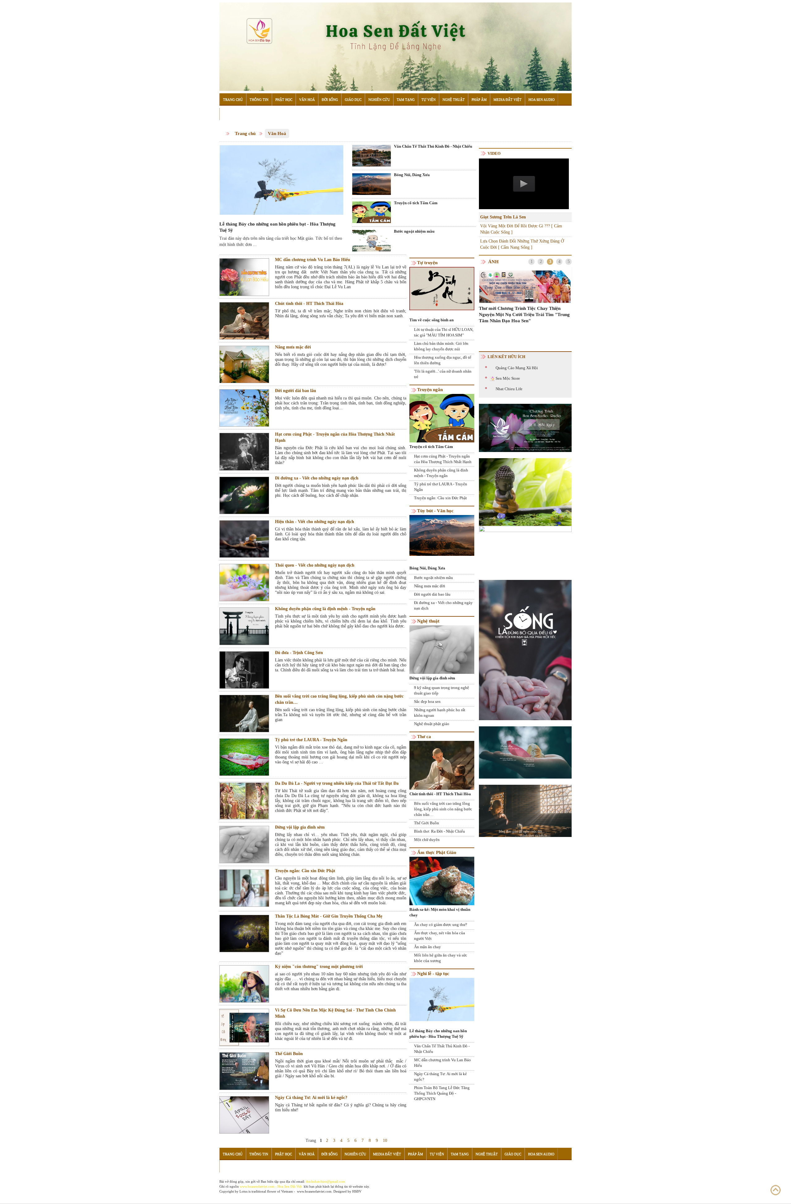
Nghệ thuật (428, 621)
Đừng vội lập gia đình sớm (300, 827)
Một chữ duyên (427, 839)
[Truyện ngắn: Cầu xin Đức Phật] (244, 887)
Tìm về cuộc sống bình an (431, 320)
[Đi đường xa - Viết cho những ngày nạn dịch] (244, 495)
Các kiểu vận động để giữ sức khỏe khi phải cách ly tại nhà (522, 321)
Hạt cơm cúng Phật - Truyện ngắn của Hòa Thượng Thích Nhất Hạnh (335, 437)
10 (385, 1140)
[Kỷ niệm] (244, 983)
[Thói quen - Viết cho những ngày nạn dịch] (244, 582)
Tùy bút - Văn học (435, 510)
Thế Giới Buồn (289, 1053)
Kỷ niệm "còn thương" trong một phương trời (319, 966)
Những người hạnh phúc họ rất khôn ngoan (439, 713)
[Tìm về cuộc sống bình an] (441, 288)
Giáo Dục (353, 99)
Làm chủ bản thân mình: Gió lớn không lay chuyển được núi (441, 346)
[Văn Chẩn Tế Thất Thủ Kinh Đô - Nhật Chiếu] (371, 155)
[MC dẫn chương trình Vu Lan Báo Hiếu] (244, 277)
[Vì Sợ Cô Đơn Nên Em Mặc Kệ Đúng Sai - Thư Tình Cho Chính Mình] (244, 1027)
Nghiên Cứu (379, 99)
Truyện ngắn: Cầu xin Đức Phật (305, 870)
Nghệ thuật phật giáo (431, 723)
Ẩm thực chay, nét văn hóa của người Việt (439, 936)
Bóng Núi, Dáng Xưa (412, 174)
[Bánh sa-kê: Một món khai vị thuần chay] (441, 880)
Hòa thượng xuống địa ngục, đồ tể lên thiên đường (442, 360)
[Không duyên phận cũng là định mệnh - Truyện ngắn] (244, 626)
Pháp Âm (479, 99)
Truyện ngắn (430, 389)
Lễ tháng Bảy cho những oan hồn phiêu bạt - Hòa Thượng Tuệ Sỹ (277, 227)
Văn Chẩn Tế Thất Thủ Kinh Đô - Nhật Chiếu (433, 146)
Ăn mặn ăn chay (427, 946)
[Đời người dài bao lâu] (244, 407)
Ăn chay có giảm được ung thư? (440, 924)
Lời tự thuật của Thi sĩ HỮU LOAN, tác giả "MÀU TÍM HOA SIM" (443, 332)
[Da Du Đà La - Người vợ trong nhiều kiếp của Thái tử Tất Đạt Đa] (244, 800)
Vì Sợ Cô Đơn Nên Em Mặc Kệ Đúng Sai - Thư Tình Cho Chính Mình (335, 1013)
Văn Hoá (307, 99)
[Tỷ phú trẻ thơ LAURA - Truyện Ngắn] (244, 756)
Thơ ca (424, 736)
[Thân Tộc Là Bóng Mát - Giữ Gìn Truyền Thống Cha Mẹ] (244, 933)
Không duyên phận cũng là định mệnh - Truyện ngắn (325, 608)
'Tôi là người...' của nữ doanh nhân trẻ (443, 374)
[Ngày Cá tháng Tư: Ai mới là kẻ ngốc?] (244, 1114)
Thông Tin (259, 99)
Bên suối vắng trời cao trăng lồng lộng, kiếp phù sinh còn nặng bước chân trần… (339, 699)
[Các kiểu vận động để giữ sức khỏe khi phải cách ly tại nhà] (525, 290)
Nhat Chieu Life (509, 389)
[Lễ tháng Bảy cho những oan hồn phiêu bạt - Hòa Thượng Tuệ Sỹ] (281, 179)
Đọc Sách (231, 114)
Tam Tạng (406, 99)
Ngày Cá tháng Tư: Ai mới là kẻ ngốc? (311, 1097)
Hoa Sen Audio (541, 99)
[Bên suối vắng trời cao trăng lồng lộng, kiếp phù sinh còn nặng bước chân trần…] (244, 713)
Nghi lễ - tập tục (433, 973)
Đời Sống (330, 99)
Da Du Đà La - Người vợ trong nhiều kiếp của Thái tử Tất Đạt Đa (337, 783)
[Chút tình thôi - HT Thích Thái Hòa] (244, 320)
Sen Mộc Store (508, 378)
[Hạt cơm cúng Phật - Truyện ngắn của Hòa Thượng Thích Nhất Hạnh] (244, 451)
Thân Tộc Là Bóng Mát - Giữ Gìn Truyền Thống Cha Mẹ (328, 916)
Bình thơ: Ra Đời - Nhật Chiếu (439, 831)
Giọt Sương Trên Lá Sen (503, 217)
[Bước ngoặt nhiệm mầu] (371, 240)
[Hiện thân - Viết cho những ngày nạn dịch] (244, 538)
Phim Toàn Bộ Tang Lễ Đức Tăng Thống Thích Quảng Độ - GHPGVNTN (442, 1093)
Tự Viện (428, 99)
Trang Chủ (233, 99)
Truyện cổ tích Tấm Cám (416, 203)
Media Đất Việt (507, 99)
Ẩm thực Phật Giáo (436, 852)
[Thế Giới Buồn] (244, 1071)
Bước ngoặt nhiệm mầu (414, 231)
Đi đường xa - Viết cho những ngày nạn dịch (316, 478)
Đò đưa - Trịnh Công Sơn (299, 652)
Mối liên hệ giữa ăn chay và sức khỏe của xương (440, 958)
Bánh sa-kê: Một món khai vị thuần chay (439, 912)
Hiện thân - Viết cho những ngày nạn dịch (314, 521)
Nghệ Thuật (453, 99)
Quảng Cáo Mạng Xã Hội (517, 367)
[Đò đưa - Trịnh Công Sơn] (244, 669)
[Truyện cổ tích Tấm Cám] (371, 212)
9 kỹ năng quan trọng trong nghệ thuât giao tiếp (441, 690)
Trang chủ (245, 133)
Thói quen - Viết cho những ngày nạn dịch (314, 565)
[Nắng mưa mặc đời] (244, 364)
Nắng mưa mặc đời (293, 347)
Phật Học (283, 99)
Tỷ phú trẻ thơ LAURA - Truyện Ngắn (311, 739)
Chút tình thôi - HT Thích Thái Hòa (309, 303)
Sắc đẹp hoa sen (427, 701)
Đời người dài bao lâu (295, 390)
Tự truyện (427, 262)
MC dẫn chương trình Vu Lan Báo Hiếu (312, 259)
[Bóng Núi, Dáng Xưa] (371, 183)
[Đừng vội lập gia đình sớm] (244, 844)
